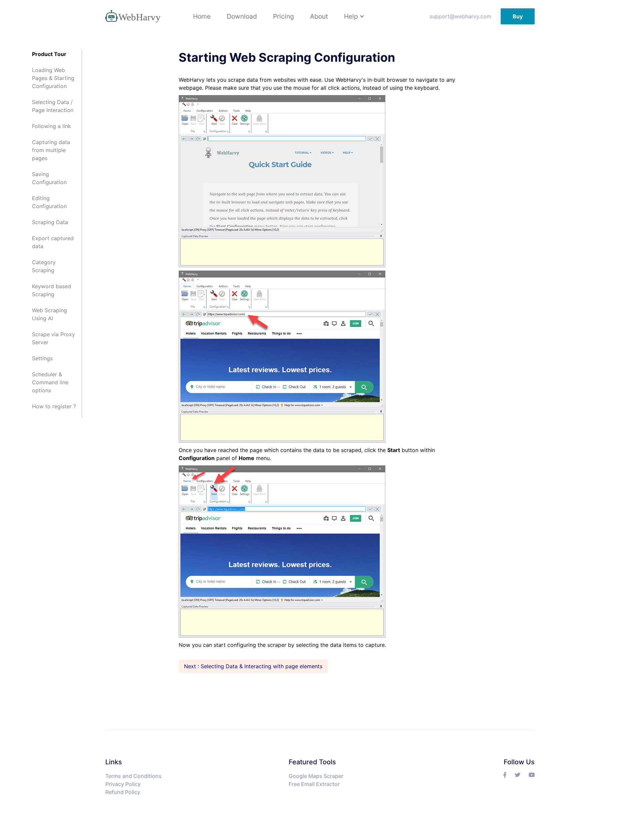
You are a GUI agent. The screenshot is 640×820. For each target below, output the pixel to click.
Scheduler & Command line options (50, 382)
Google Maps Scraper (316, 776)
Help (351, 16)
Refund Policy (122, 792)
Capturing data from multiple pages (51, 150)
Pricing (283, 16)
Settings (42, 358)
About (319, 16)
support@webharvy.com (460, 16)
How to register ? (54, 406)
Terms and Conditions (133, 776)
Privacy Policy (123, 784)
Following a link (51, 126)
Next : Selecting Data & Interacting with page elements (253, 666)
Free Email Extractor (314, 784)
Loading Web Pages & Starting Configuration (53, 78)
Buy (518, 16)
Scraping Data (50, 222)
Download (242, 16)
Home (202, 16)
